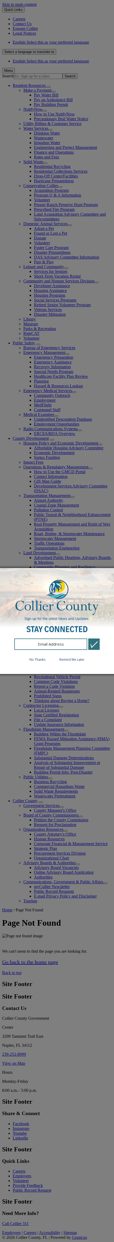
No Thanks (37, 659)
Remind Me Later (72, 659)
